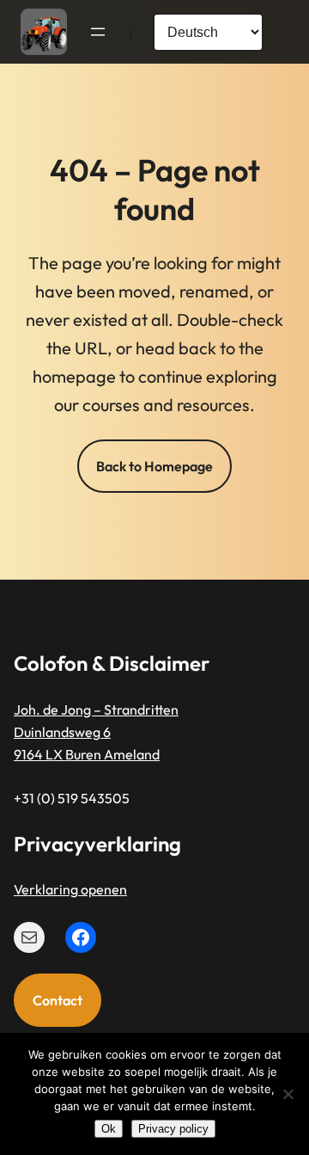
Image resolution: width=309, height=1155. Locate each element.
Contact (57, 1000)
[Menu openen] (98, 32)
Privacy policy (173, 1128)
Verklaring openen (70, 889)
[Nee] (287, 1094)
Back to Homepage (154, 466)
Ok (108, 1128)
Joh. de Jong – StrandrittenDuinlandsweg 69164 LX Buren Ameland (96, 732)
